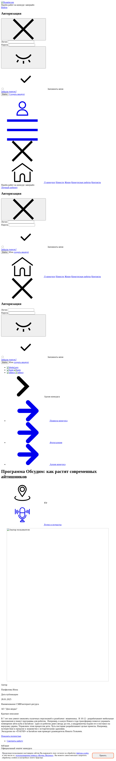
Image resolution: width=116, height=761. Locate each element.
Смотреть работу (15, 741)
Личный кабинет (9, 187)
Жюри (68, 182)
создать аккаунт (21, 252)
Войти (4, 7)
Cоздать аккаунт (17, 94)
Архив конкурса (57, 464)
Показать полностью (11, 736)
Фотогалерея (55, 442)
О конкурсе (49, 182)
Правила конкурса (58, 420)
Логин (4, 42)
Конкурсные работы (81, 182)
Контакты (96, 182)
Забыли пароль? (9, 91)
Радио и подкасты (53, 524)
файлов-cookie (82, 753)
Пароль (4, 45)
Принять (103, 755)
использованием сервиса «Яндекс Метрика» (34, 755)
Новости (60, 182)
